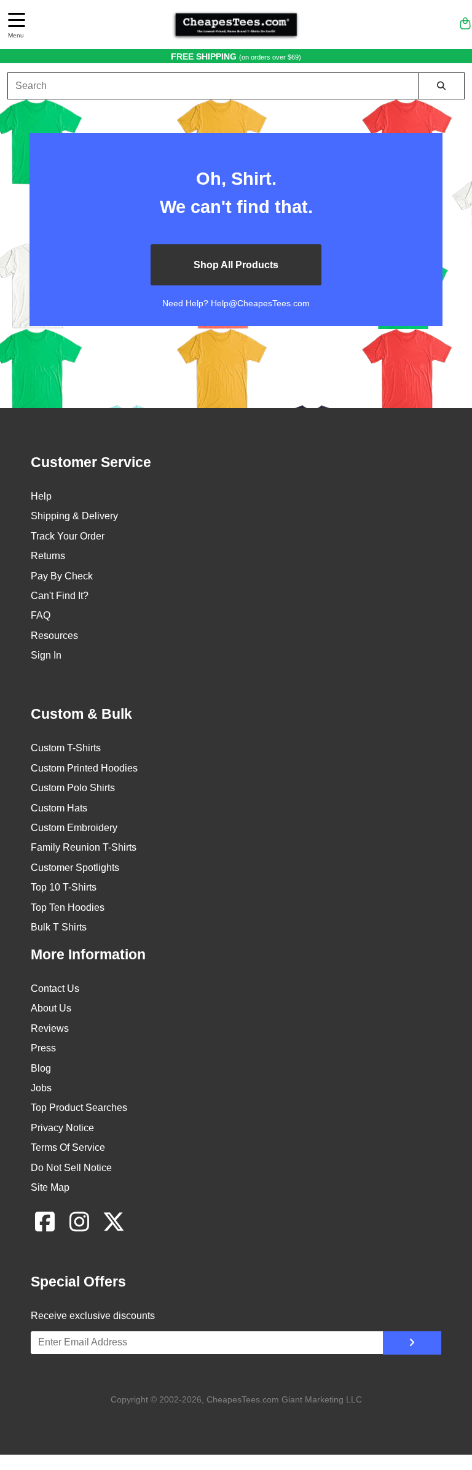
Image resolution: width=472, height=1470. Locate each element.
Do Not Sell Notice (71, 1167)
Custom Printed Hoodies (84, 768)
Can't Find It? (59, 595)
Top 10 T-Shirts (63, 887)
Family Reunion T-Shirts (83, 847)
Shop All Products (236, 265)
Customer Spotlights (75, 867)
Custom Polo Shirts (73, 788)
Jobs (41, 1088)
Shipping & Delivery (74, 516)
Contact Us (55, 988)
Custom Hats (59, 808)
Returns (48, 556)
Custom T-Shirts (66, 748)
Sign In (46, 655)
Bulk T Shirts (59, 927)
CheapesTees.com (242, 1399)
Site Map (50, 1187)
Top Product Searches (79, 1107)
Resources (54, 635)
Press (43, 1048)
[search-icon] (441, 86)
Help (41, 496)
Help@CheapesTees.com (260, 303)
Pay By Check (62, 576)
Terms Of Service (68, 1147)
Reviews (50, 1028)
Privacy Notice (62, 1128)
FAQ (40, 615)
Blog (41, 1068)
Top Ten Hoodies (67, 907)
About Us (51, 1008)
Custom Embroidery (74, 827)
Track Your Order (67, 536)
